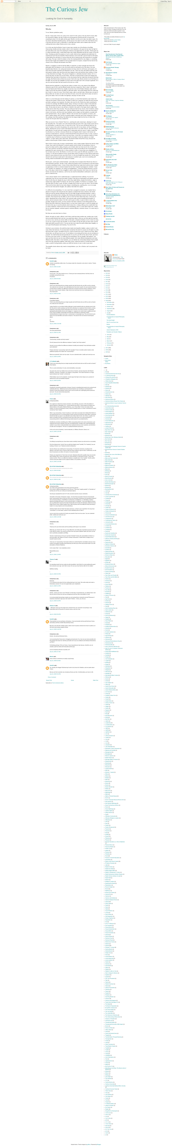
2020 (107, 275)
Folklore (107, 586)
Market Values (108, 757)
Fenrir (106, 582)
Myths (106, 794)
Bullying (107, 487)
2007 (107, 347)
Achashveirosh (109, 392)
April (108, 338)
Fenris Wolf (108, 584)
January (109, 345)
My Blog (108, 224)
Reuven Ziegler (109, 887)
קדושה (106, 1133)
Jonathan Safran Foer (110, 695)
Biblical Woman (109, 467)
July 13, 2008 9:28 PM (55, 380)
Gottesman (108, 611)
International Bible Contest (111, 675)
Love (106, 743)
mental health (108, 768)
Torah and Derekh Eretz (111, 1033)
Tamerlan (107, 989)
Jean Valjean (108, 682)
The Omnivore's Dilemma (111, 1015)
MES (106, 770)
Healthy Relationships (110, 626)
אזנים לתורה (108, 1112)
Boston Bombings (109, 482)
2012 (107, 292)
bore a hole (108, 480)
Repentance (108, 885)
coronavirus (108, 522)
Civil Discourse (109, 516)
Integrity (107, 669)
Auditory (107, 426)
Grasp (106, 613)
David (106, 531)
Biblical (107, 463)
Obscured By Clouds (111, 154)
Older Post (95, 680)
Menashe (107, 766)
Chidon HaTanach (109, 509)
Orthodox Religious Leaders (112, 818)
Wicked (107, 1071)
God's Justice (108, 610)
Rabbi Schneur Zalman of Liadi (112, 876)
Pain (106, 823)
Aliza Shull (107, 397)
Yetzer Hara (108, 1090)
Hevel (106, 630)
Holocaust (107, 639)
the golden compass (110, 1007)
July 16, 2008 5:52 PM (55, 674)
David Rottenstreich (110, 536)
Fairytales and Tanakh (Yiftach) (114, 332)
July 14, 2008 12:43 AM (55, 461)
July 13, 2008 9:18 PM (55, 356)
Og (106, 814)
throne (106, 1026)
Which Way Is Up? (110, 206)
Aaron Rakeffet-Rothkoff (111, 383)
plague (107, 850)
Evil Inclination (108, 569)
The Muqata (109, 116)
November (109, 304)
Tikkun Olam (108, 1029)
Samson (107, 896)
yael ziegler (108, 1076)
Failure (107, 573)
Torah (106, 1031)
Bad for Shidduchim (111, 111)
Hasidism (107, 624)
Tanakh (107, 993)
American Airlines (109, 399)
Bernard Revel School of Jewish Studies (115, 449)
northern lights (108, 810)
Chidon (107, 507)
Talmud (107, 985)
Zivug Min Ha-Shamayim (111, 1111)
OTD (106, 821)
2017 (107, 281)
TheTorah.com (108, 1020)
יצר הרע (107, 1122)
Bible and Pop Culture (110, 458)
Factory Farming (109, 571)
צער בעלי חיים (108, 1129)
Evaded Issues (108, 568)
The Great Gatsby (109, 1009)
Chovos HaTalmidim (110, 514)
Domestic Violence (109, 546)
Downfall (107, 547)
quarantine (108, 859)
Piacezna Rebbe (109, 846)
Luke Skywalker (109, 746)
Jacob (106, 680)
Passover (107, 830)
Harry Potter (108, 621)
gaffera (88, 1144)
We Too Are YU (109, 1066)
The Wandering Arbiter (111, 165)
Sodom (107, 962)
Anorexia (107, 419)
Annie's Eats (109, 99)
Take (106, 980)
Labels (107, 721)
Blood (106, 472)
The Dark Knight (110, 320)
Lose (106, 739)
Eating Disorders (109, 553)
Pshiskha (107, 854)
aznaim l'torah (108, 428)
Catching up (108, 202)
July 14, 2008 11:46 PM (55, 629)
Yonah (106, 1098)
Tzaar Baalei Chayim (110, 1046)
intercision (107, 671)
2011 (107, 294)
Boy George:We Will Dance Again (113, 63)
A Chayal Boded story (111, 200)
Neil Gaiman (108, 801)
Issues (106, 679)
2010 (107, 296)
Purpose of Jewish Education (112, 857)
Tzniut (106, 1053)
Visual (106, 1062)
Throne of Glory (109, 1027)
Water (106, 1064)
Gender (107, 600)
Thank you (108, 74)
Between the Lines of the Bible (112, 454)
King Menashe (108, 715)
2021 (107, 273)
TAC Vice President (110, 978)
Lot (106, 741)
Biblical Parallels (109, 465)
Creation (107, 525)
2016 (107, 283)
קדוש (106, 1131)
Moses (106, 783)
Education (107, 557)
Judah (106, 704)
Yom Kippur (108, 1096)
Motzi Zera (107, 790)
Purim (106, 856)
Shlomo (107, 943)
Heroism (107, 628)
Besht (106, 452)
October (109, 306)
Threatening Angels (110, 1022)
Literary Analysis (109, 735)
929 (106, 372)
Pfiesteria (107, 838)
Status (106, 967)
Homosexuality (109, 644)
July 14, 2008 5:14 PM (55, 586)
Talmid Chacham (109, 984)
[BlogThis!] (73, 252)
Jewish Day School (110, 686)
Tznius (106, 1051)
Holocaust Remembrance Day (112, 641)
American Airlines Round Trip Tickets (114, 401)
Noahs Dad (108, 78)
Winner (107, 1073)
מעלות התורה (108, 1123)
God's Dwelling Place (110, 608)
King (106, 713)
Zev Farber (108, 1107)
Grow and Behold (109, 615)
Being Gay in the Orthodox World (113, 437)
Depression (108, 542)
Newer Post (49, 680)
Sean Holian (108, 914)
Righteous (107, 890)
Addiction (107, 395)
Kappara (107, 710)
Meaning (107, 763)
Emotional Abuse (109, 564)
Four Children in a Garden (111, 140)
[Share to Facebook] (76, 252)
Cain (106, 493)
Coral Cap (108, 180)
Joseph (107, 699)
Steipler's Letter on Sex (110, 971)
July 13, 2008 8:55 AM (55, 278)
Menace (107, 161)
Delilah (107, 540)
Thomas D (52, 559)
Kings (106, 717)
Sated (106, 909)
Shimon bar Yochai (109, 942)
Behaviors (107, 435)
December (109, 302)
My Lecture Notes (116, 40)
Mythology (107, 792)
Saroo (106, 907)
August (108, 310)
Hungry (107, 657)
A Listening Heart (109, 375)
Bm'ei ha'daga (109, 89)
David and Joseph (109, 535)
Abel (106, 384)
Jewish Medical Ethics (110, 690)
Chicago (107, 505)
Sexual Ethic (108, 931)
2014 (107, 288)
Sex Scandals (108, 925)
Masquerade (108, 761)
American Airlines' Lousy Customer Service (115, 403)
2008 (107, 300)
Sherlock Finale (109, 940)
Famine (107, 578)
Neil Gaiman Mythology (111, 803)
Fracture (107, 588)
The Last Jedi (108, 1011)
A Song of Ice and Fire (110, 377)
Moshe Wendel (109, 787)
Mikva (106, 774)
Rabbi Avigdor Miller (110, 870)
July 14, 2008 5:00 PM (55, 574)
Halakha (107, 619)
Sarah (106, 905)
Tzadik (106, 1049)
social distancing (109, 958)
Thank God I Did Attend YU (111, 1002)
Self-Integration (109, 916)
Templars (107, 995)
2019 (107, 277)
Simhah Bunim (108, 951)
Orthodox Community (110, 816)
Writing (107, 1075)
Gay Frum (107, 599)
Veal (106, 1059)
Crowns (107, 176)
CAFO (106, 491)
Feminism (107, 580)
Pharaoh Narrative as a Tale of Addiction (115, 841)
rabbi (106, 865)
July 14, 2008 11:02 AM (55, 517)
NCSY (106, 798)
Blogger (99, 1144)
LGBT (106, 728)
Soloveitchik (108, 965)
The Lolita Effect (109, 1013)
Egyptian (107, 560)
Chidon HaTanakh (109, 511)
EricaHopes (109, 211)
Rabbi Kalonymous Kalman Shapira (114, 874)
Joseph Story (108, 701)
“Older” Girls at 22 (110, 112)
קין (105, 1134)
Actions (107, 394)
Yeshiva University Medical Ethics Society (115, 1086)
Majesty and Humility (110, 750)
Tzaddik (107, 1048)
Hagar (106, 617)
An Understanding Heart (111, 406)
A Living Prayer (110, 95)
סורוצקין (107, 1127)
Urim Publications (109, 1057)
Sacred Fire (108, 894)
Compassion (108, 518)
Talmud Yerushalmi (110, 987)
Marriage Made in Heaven (111, 759)
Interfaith (107, 673)
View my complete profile (118, 260)
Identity (107, 662)
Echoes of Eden (109, 555)
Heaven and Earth (110, 91)
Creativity (107, 529)
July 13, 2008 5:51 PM (55, 332)
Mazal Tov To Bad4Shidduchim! (112, 150)
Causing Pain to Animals (111, 494)
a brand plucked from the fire (112, 373)
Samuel (107, 901)
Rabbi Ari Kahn (109, 867)
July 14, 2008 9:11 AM (55, 479)
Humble (107, 653)
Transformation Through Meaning (113, 1037)
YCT (106, 1080)
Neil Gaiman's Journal (111, 72)
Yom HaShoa (108, 1094)
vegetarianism (108, 1061)
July (108, 313)
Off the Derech (108, 812)
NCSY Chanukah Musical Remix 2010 (114, 799)
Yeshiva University (109, 1084)
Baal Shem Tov (109, 430)
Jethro (106, 684)
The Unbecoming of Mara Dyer (112, 1017)
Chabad (107, 498)
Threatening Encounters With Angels (114, 1024)
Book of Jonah (108, 476)
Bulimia (107, 485)
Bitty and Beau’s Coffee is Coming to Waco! (115, 79)
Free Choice (108, 207)
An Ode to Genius (110, 155)
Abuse (106, 390)
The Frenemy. (109, 105)
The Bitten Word (110, 83)
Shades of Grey (110, 149)
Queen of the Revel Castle (111, 861)
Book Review (108, 478)
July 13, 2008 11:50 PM (55, 431)
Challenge (107, 502)
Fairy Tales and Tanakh (111, 575)
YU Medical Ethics (109, 1103)
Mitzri (106, 779)
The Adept (107, 1004)
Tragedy (107, 1035)
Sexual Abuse (108, 927)
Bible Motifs (108, 460)
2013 (107, 290)
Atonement (108, 424)
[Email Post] (68, 252)
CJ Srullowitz (53, 361)
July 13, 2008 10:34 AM (55, 323)
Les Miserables (109, 724)
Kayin (106, 712)
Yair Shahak (108, 1078)
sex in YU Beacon (109, 923)
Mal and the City (110, 229)
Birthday (107, 471)
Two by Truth (109, 170)
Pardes (107, 825)
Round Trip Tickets (109, 892)
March (108, 341)
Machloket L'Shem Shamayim (112, 748)
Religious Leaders (109, 881)
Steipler (107, 969)
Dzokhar (107, 549)
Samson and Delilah (110, 898)
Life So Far (108, 219)
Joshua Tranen (109, 702)
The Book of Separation (111, 1006)
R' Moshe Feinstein (110, 863)
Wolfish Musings (110, 126)
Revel (106, 888)
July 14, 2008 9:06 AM (55, 470)
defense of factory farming (111, 538)
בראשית (107, 1114)
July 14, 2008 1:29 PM (55, 554)
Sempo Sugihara (109, 918)
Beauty (107, 433)
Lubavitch (107, 744)
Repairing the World (110, 883)
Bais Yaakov (108, 431)
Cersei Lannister (109, 496)
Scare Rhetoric (109, 910)
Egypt (106, 558)
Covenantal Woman (110, 524)
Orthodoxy (107, 819)
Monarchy (107, 781)
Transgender (108, 1039)
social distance (109, 956)
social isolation (109, 960)
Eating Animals (109, 551)
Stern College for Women (111, 973)
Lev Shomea (108, 726)
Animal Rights (108, 411)
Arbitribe (108, 175)
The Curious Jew (67, 9)
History (107, 633)
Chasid (107, 503)
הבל (106, 1116)
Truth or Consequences (111, 166)
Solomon (107, 964)
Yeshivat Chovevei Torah (111, 1089)
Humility (107, 655)
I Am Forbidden (109, 659)
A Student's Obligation (110, 379)
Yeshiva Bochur (109, 1082)
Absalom (107, 388)
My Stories (114, 41)
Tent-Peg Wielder (109, 996)
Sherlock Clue (108, 938)
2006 (107, 349)
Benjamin (107, 442)
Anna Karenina (109, 415)
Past (106, 832)
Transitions (108, 68)
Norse (106, 807)
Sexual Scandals (109, 932)
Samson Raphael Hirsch (111, 899)
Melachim (107, 765)
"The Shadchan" (109, 145)
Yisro (106, 1092)
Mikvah (107, 776)
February (109, 343)
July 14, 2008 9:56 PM (55, 614)
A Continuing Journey (110, 122)
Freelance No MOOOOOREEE (112, 106)
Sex (106, 921)
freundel (107, 591)
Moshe (51, 656)
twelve (107, 190)
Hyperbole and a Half (111, 159)
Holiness (107, 637)
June (108, 334)
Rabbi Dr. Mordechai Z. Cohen (112, 872)
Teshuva (107, 998)
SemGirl (52, 261)
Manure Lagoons (109, 755)
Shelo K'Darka (108, 936)
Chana (51, 398)
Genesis (107, 602)
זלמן (106, 1120)
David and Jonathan (110, 533)
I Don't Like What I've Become (112, 128)
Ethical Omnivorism (110, 566)
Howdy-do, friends (110, 196)
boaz (106, 474)
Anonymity (107, 417)
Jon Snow (107, 691)
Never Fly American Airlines (112, 805)
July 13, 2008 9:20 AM (55, 293)
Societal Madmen (111, 314)
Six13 (106, 954)
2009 (107, 298)
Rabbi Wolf (108, 877)
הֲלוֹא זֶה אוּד (108, 1118)
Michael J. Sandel (109, 772)
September (109, 308)
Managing (107, 754)
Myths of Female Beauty (111, 796)
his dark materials (109, 632)
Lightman (107, 732)
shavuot (107, 934)
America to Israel (110, 121)
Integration (107, 668)
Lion (106, 734)
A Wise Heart (108, 381)
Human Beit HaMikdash (111, 651)
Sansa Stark (108, 903)
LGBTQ (107, 730)
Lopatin (107, 737)
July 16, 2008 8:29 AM (55, 660)
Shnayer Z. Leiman (109, 947)
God (106, 606)
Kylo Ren (107, 719)
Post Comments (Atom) (58, 683)
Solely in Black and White (112, 143)
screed (107, 912)
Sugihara (107, 974)
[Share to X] (75, 252)
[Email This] (71, 252)
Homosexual (108, 643)
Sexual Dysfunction (110, 929)
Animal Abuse (108, 408)
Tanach (107, 991)
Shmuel (107, 945)
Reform (107, 879)
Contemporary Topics (110, 520)
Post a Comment (52, 677)
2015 (107, 286)
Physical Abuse (109, 845)
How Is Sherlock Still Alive (111, 646)
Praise (107, 171)
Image (106, 664)
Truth (106, 1042)
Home (72, 680)
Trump (106, 1040)
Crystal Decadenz (110, 221)
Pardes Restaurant (109, 827)
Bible (106, 456)
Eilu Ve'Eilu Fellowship (55, 466)
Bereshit (107, 444)
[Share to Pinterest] (78, 252)
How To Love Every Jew (112, 322)
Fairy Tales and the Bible (111, 577)
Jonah (106, 693)
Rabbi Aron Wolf (109, 868)
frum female (109, 62)
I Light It (107, 660)
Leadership (108, 722)
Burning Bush (108, 489)
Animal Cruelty (108, 409)
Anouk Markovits (109, 420)
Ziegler (107, 1109)
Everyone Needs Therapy (112, 67)
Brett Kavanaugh (109, 483)
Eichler (107, 562)
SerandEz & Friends (111, 138)
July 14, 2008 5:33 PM (55, 600)
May (108, 336)
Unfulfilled (107, 1055)
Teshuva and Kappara (110, 1000)
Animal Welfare (109, 413)
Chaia (106, 500)
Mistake (107, 777)
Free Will (107, 590)
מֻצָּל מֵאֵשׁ (107, 1125)
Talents (107, 982)
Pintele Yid (108, 848)
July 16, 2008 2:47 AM (55, 651)
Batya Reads (109, 213)
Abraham (107, 386)
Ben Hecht (107, 439)
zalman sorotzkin (109, 1105)
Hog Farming (108, 635)
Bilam (106, 469)
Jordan (107, 697)
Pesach (107, 836)
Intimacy (107, 677)
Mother (107, 788)
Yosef (106, 1100)
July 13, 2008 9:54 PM (55, 394)
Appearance (108, 422)
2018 (107, 279)
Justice (107, 708)
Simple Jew (108, 952)
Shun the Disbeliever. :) (111, 134)
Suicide (107, 976)
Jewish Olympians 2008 (112, 330)
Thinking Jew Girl (110, 216)
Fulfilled (107, 593)
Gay (106, 597)
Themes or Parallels (110, 1018)
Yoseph (107, 1102)
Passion (107, 829)
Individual (107, 666)
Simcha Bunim (108, 949)
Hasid (106, 622)
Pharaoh (107, 840)
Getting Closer (108, 604)
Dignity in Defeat (109, 544)
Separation (108, 920)
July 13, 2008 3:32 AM (55, 266)
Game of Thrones (109, 595)
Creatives (107, 527)
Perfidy (107, 834)
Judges (107, 706)
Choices (107, 513)
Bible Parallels (108, 461)
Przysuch (107, 852)
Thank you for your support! (112, 117)
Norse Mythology (109, 809)
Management (108, 752)
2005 (107, 352)
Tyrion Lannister (109, 1044)
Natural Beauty (110, 226)
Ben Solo (107, 441)
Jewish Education (109, 688)
